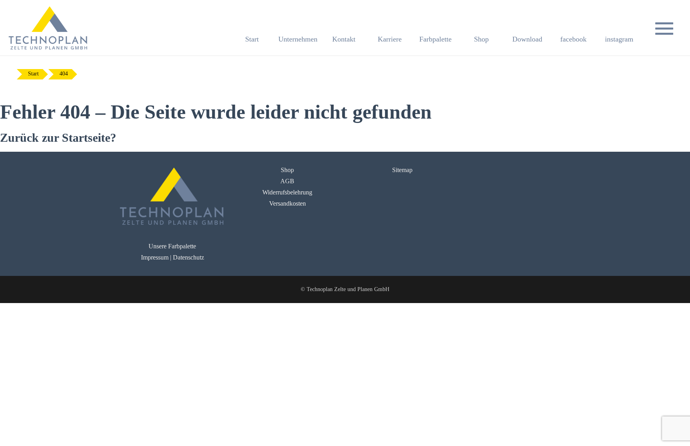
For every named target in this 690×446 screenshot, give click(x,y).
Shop (287, 170)
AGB (287, 181)
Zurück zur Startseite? (58, 137)
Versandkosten (287, 203)
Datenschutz (188, 257)
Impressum (155, 257)
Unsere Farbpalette (172, 246)
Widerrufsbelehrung (287, 192)
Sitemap (402, 170)
